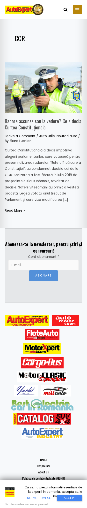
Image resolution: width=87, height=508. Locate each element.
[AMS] (65, 320)
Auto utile (47, 136)
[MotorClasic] (42, 376)
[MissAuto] (56, 390)
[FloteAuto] (42, 334)
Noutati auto (67, 136)
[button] (66, 10)
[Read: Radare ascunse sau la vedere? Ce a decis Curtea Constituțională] (43, 87)
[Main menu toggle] (77, 9)
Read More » (15, 210)
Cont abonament (43, 256)
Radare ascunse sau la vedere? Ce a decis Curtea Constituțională (43, 124)
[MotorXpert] (42, 348)
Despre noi (43, 465)
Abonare (43, 275)
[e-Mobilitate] (42, 405)
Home (43, 459)
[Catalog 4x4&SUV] (42, 419)
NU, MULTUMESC (39, 498)
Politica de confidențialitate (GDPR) (43, 478)
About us (43, 472)
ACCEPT (70, 498)
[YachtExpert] (26, 390)
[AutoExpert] (27, 320)
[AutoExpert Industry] (42, 433)
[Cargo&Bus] (42, 362)
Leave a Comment (20, 136)
